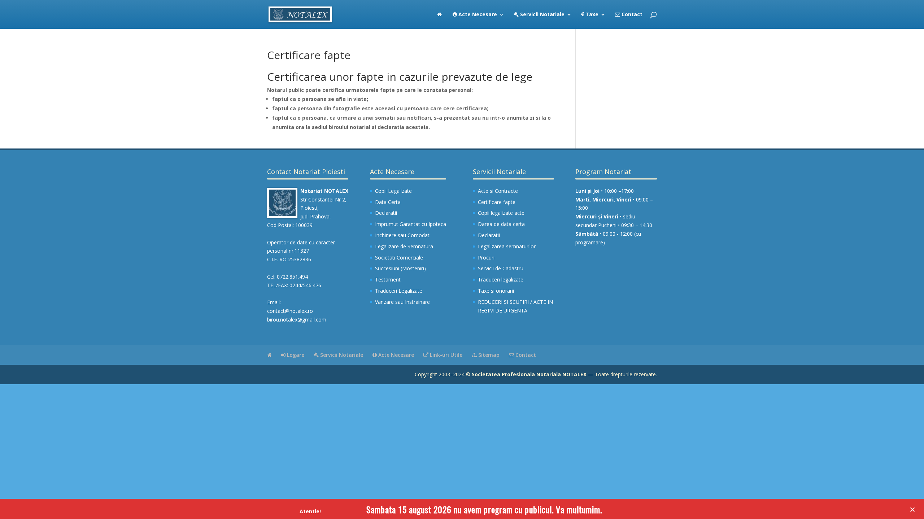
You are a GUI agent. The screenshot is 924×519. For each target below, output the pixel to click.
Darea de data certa (501, 224)
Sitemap (488, 354)
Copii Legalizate (393, 190)
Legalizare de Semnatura (404, 246)
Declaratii (386, 212)
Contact (631, 15)
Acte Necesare (477, 15)
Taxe (591, 15)
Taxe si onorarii (496, 290)
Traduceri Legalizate (398, 290)
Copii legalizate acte (501, 212)
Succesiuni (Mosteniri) (400, 268)
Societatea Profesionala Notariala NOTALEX (529, 374)
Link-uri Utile (445, 354)
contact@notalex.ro (290, 310)
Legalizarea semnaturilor (507, 246)
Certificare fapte (496, 202)
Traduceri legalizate (500, 279)
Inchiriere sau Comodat (402, 235)
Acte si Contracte (498, 190)
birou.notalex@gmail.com (296, 319)
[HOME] (439, 20)
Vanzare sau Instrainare (402, 301)
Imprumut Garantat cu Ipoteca (410, 224)
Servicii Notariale (542, 15)
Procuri (486, 257)
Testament (388, 279)
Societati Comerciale (399, 257)
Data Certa (388, 202)
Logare (295, 354)
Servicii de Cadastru (500, 268)
